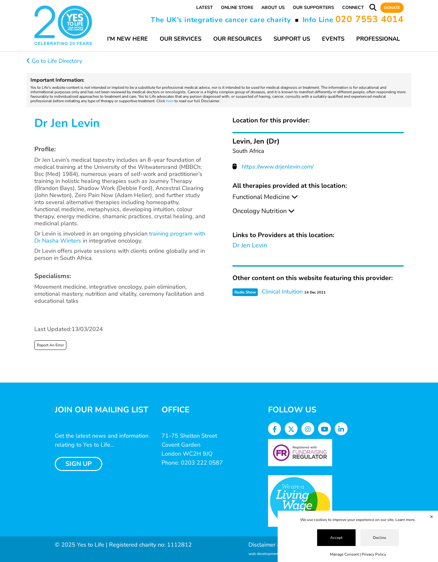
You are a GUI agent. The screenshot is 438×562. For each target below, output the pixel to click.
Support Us (292, 39)
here (169, 100)
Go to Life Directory (56, 61)
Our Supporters (313, 7)
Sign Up (78, 463)
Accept (336, 537)
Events (333, 39)
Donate (392, 7)
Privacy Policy (374, 554)
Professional (378, 39)
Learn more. (405, 519)
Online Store (237, 7)
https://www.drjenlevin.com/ (278, 166)
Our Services (180, 39)
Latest (204, 7)
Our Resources (237, 39)
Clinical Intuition (282, 291)
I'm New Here (127, 39)
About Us (273, 7)
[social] (275, 429)
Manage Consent (344, 554)
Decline (379, 537)
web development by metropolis (276, 553)
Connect (353, 7)
